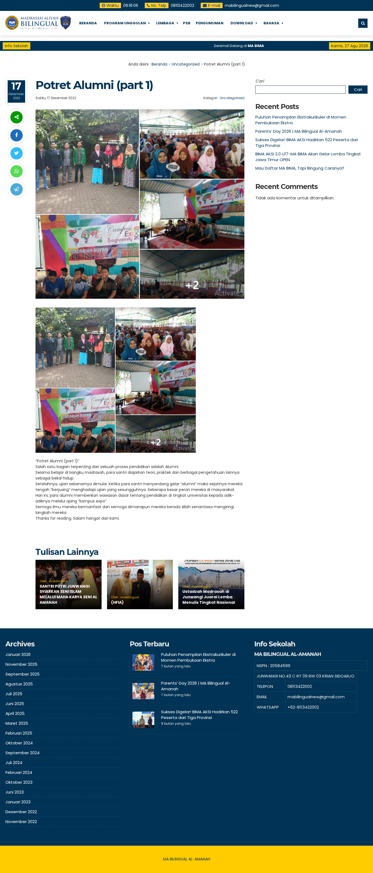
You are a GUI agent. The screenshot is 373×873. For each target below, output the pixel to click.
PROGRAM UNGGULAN (125, 23)
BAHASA (271, 23)
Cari (259, 81)
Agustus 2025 (19, 684)
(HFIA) (117, 602)
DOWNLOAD (241, 23)
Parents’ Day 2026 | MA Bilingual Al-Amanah (298, 131)
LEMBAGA (165, 23)
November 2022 (21, 821)
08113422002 (182, 5)
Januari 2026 (18, 654)
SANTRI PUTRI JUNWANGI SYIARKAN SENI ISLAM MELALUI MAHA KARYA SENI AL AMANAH (68, 594)
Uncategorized (186, 64)
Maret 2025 (16, 723)
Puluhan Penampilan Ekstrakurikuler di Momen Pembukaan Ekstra (198, 657)
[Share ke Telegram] (16, 189)
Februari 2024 (18, 772)
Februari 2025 (18, 733)
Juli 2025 (13, 694)
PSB (186, 23)
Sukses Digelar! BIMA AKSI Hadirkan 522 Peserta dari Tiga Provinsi (199, 714)
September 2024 (22, 753)
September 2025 (22, 674)
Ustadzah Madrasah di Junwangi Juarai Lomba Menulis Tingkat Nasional (208, 597)
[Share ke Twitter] (16, 153)
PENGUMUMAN (209, 23)
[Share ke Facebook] (16, 135)
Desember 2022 (21, 812)
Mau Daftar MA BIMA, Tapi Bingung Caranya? (299, 168)
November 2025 (21, 664)
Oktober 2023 (18, 782)
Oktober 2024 (19, 743)
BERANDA (88, 23)
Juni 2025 (14, 703)
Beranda (159, 64)
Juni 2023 (14, 792)
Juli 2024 (13, 762)
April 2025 (15, 713)
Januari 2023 (18, 802)
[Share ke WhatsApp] (16, 171)
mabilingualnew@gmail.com (252, 5)
